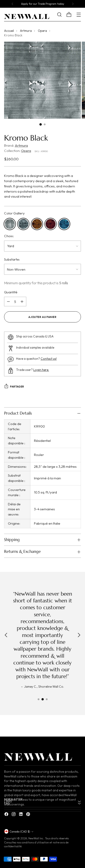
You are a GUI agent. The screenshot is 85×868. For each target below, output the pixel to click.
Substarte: (12, 259)
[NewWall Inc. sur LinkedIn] (21, 815)
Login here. (41, 370)
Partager (17, 386)
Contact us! (49, 359)
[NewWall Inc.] (26, 16)
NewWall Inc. (36, 838)
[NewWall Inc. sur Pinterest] (28, 815)
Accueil (9, 31)
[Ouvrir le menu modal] (78, 14)
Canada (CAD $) (20, 831)
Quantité (10, 292)
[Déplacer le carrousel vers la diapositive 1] (38, 699)
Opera (42, 31)
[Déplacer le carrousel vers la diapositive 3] (47, 699)
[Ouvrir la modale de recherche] (62, 14)
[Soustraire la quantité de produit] (8, 301)
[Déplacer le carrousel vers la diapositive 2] (42, 699)
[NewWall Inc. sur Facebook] (7, 815)
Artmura (26, 31)
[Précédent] (12, 4)
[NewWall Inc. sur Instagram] (14, 815)
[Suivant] (73, 4)
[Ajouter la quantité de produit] (22, 301)
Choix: (9, 236)
